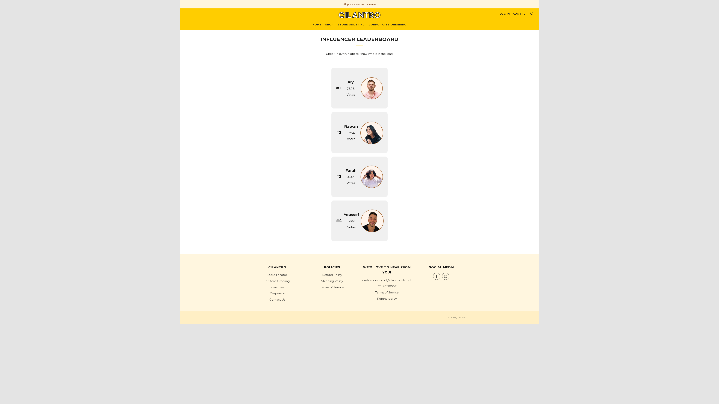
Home (317, 24)
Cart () (520, 13)
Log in (505, 13)
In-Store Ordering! (277, 281)
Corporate (277, 293)
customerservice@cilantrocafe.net (386, 280)
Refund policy (387, 298)
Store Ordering (351, 24)
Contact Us (277, 299)
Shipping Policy (332, 281)
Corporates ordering (387, 24)
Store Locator (277, 275)
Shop (329, 24)
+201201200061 (387, 286)
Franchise (277, 287)
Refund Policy (332, 275)
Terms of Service (332, 287)
